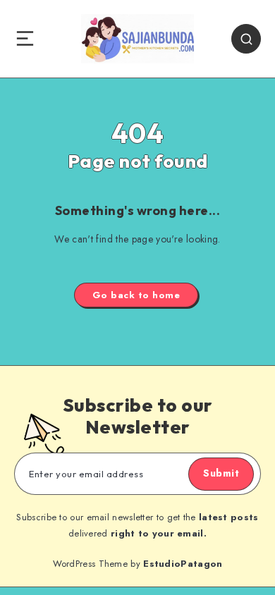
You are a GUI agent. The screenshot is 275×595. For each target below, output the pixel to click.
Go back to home (136, 295)
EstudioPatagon (182, 563)
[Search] (246, 39)
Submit (221, 473)
